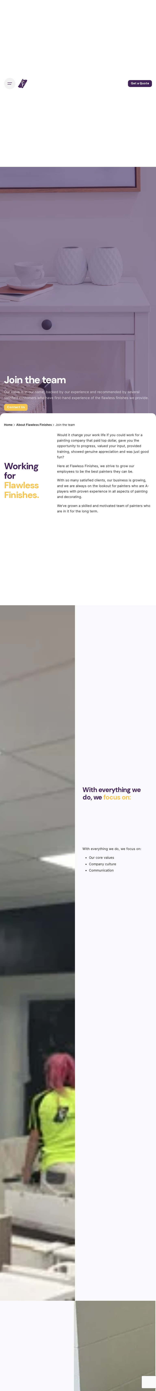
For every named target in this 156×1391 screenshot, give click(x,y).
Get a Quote (140, 83)
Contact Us (16, 407)
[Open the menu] (9, 83)
